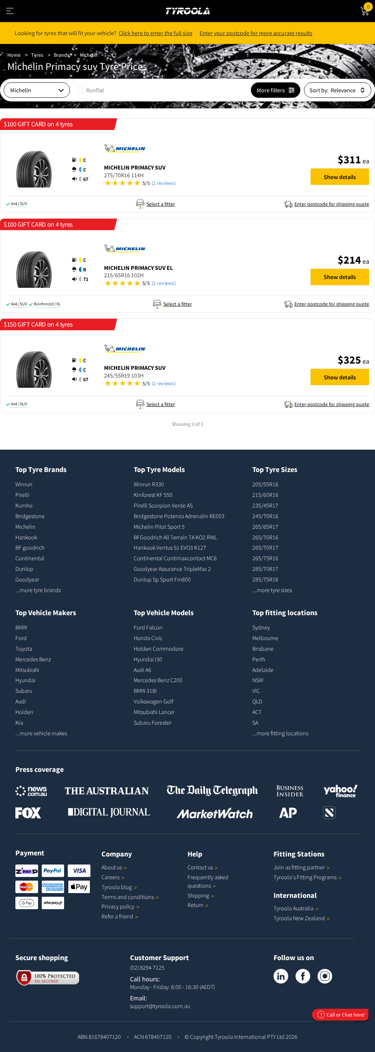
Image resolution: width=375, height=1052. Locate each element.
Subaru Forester (152, 722)
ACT (256, 711)
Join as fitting (299, 867)
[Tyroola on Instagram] (325, 976)
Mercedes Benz (33, 659)
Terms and (127, 896)
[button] (82, 169)
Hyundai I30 (148, 659)
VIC (256, 690)
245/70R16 (265, 516)
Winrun (24, 484)
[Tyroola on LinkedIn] (281, 976)
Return (196, 904)
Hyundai (25, 680)
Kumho (24, 505)
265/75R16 (265, 558)
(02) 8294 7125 (147, 967)
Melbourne (265, 638)
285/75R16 (265, 579)
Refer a (117, 916)
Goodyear (27, 579)
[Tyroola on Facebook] (303, 976)
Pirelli (22, 494)
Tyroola (116, 887)
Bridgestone (30, 516)
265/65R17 (265, 526)
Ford (21, 638)
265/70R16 (265, 537)
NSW (257, 680)
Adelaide (263, 669)
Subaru (23, 690)
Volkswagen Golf (153, 701)
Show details (340, 177)
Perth (258, 659)
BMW (21, 627)
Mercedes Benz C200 (158, 680)
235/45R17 (265, 505)
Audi (20, 701)
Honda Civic (148, 638)
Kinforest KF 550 (153, 494)
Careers (110, 877)
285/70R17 (265, 568)
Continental (29, 558)
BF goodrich (29, 547)
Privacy (117, 906)
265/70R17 (265, 547)
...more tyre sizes (272, 590)
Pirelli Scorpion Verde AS (163, 505)
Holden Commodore (158, 648)
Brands (61, 55)
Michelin (89, 55)
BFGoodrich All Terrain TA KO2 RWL (175, 537)
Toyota (23, 648)
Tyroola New (299, 918)
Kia (19, 722)
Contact (200, 867)
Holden (24, 711)
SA (255, 722)
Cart (371, 5)
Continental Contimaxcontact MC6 (175, 558)
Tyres (37, 55)
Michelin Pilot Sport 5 (159, 526)
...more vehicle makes (41, 733)
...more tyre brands (38, 590)
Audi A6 (142, 669)
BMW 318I (145, 690)
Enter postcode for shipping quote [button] (331, 204)
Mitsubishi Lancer (154, 711)
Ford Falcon (148, 627)
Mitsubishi (27, 669)
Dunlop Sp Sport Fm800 (162, 579)
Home (14, 55)
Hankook (26, 537)
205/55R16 (265, 484)
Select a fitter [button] (160, 204)
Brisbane (263, 648)
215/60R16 (265, 494)
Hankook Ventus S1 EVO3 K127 (170, 547)
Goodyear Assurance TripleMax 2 (172, 568)
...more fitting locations (280, 733)
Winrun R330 (149, 484)
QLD (257, 701)
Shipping (198, 895)
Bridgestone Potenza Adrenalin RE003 (179, 516)
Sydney (261, 627)
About (111, 867)
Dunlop (24, 568)
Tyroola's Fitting (305, 877)
